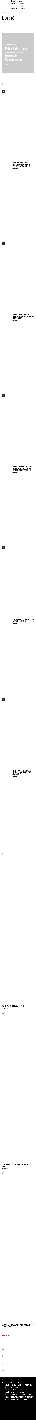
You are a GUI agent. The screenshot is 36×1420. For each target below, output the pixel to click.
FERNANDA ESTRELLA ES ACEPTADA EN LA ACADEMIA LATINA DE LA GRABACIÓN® (21, 164)
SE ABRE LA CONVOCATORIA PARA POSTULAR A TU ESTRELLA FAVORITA (18, 1326)
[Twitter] (11, 1341)
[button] (33, 3)
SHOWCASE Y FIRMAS (10, 44)
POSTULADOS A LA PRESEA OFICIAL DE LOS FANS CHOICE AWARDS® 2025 (21, 772)
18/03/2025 (15, 776)
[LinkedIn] (24, 1341)
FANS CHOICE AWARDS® (14, 1387)
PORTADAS (29, 1385)
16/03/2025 (5, 1008)
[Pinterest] (27, 1341)
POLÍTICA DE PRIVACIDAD (14, 1392)
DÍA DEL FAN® (10, 1390)
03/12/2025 (15, 320)
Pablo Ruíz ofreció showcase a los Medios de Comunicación (16, 54)
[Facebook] (8, 1341)
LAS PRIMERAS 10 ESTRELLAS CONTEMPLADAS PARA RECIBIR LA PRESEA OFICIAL (23, 316)
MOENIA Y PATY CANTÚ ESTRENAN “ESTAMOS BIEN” (16, 1165)
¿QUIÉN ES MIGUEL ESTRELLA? (16, 1399)
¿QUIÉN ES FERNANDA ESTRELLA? (18, 1395)
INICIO (4, 1383)
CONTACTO (14, 1383)
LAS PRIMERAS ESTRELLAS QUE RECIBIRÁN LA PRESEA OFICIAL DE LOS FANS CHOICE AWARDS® (23, 468)
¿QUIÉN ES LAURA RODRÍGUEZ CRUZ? (19, 1397)
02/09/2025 (15, 472)
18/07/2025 (15, 623)
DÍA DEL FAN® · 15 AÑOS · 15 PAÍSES (13, 1006)
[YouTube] (18, 1341)
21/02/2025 (5, 1168)
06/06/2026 (15, 168)
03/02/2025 (5, 1329)
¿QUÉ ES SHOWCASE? (13, 1385)
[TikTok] (21, 1341)
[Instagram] (14, 1341)
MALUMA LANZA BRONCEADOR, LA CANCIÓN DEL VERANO (23, 620)
